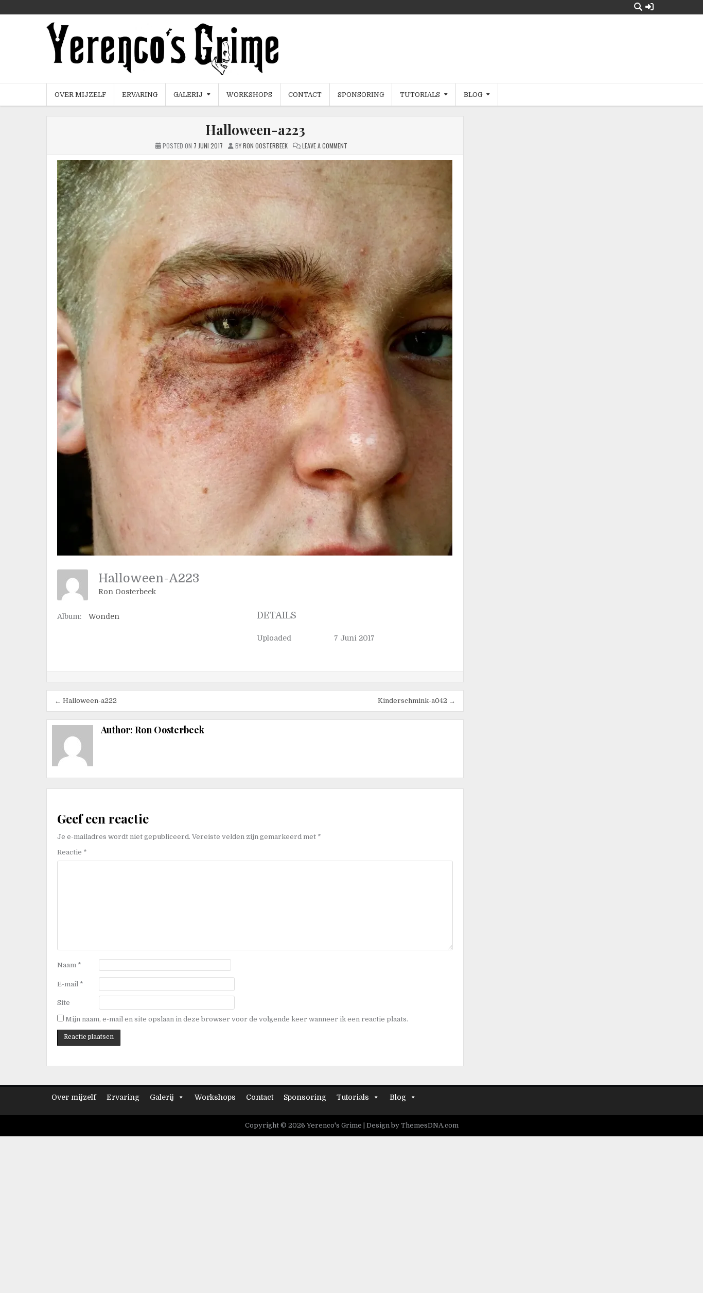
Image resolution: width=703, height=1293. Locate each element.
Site (63, 1002)
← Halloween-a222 (86, 700)
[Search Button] (638, 7)
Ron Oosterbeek (127, 591)
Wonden (104, 616)
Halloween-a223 (255, 130)
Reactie (72, 852)
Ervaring (139, 94)
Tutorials (420, 94)
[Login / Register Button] (649, 7)
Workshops (249, 94)
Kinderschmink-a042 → (416, 700)
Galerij (188, 94)
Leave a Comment (324, 145)
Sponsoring (361, 94)
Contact (305, 94)
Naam (69, 965)
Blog (473, 94)
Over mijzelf (80, 94)
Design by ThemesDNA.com (412, 1125)
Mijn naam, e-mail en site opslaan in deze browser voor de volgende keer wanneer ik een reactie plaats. (236, 1019)
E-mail (70, 984)
